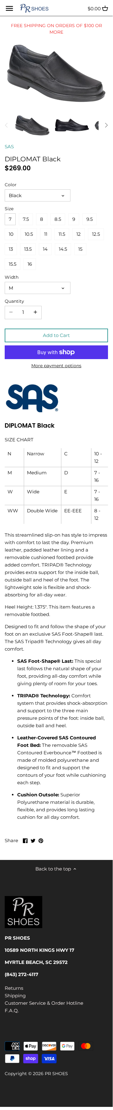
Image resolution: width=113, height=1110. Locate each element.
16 (30, 264)
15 (80, 249)
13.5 (28, 249)
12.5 (96, 234)
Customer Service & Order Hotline (44, 1003)
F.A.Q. (12, 1010)
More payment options (56, 365)
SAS (9, 146)
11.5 (62, 234)
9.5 (89, 219)
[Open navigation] (9, 8)
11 (45, 234)
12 (78, 234)
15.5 (12, 264)
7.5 (26, 219)
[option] (32, 125)
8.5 (57, 219)
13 (11, 249)
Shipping (15, 996)
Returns (14, 988)
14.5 (63, 249)
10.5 (29, 234)
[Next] (106, 125)
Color (11, 184)
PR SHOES (56, 1073)
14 (45, 249)
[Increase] (35, 312)
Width (11, 277)
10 (11, 234)
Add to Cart (56, 335)
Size (9, 208)
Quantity (14, 301)
